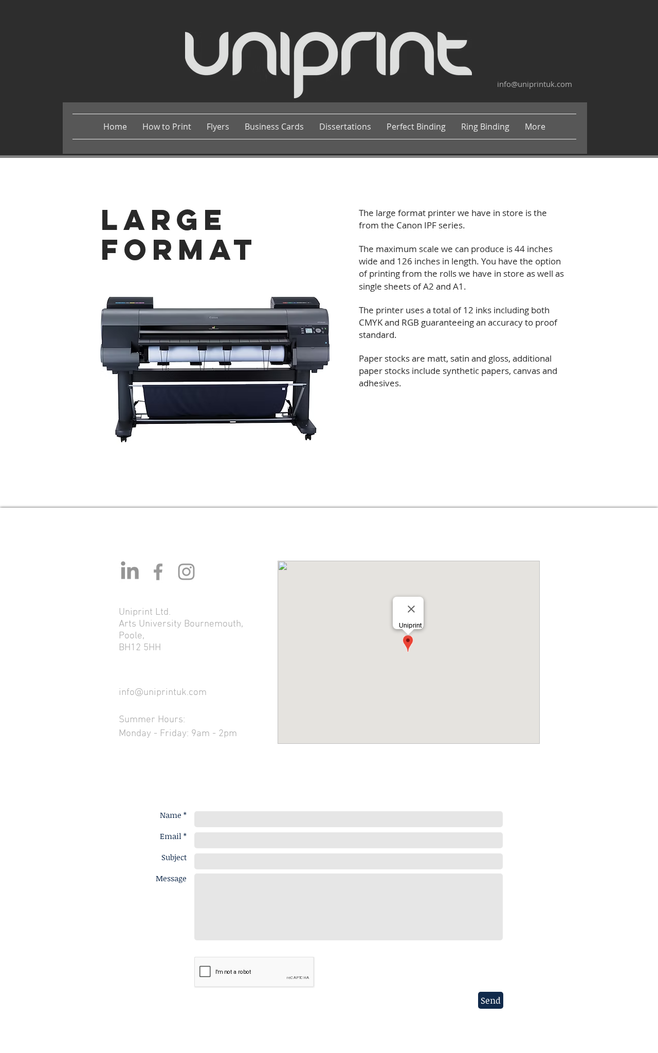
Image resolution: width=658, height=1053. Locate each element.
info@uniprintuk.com (534, 84)
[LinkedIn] (130, 572)
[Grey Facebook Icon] (158, 572)
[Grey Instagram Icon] (186, 572)
